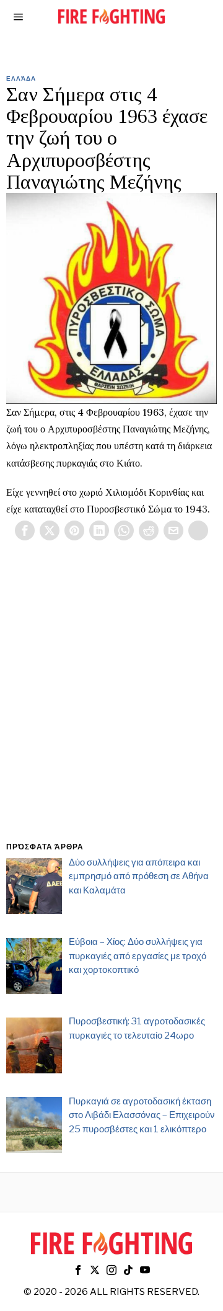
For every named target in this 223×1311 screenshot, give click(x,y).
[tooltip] (25, 530)
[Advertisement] (111, 706)
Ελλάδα (21, 78)
